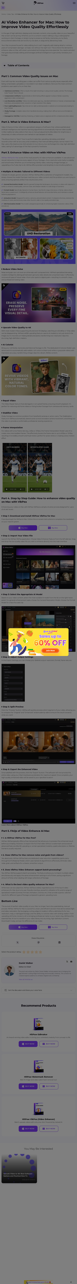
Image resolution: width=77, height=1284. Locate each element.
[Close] (69, 626)
